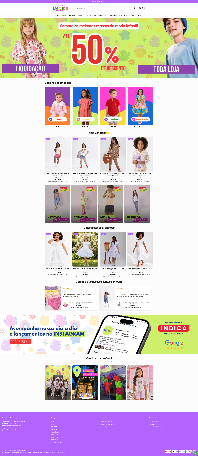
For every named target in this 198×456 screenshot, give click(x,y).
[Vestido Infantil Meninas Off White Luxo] (58, 249)
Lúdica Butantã (153, 424)
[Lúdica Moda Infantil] (60, 8)
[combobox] (103, 8)
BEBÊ (52, 424)
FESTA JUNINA (55, 440)
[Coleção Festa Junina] (140, 106)
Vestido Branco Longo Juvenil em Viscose (140, 268)
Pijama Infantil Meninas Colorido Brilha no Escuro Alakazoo (85, 174)
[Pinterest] (15, 429)
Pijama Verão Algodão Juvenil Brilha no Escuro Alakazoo (57, 174)
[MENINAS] (85, 106)
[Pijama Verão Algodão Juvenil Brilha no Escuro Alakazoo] (58, 154)
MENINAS (54, 427)
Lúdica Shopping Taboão (155, 427)
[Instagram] (7, 429)
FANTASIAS (54, 437)
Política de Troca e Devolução (108, 424)
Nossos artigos (104, 427)
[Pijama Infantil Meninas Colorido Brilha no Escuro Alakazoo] (85, 154)
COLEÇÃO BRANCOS (57, 442)
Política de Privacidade (106, 421)
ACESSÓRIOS (55, 432)
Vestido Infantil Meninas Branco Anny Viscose (113, 269)
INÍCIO (53, 421)
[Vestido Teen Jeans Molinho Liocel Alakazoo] (119, 304)
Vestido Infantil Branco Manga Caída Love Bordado (85, 269)
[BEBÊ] (57, 106)
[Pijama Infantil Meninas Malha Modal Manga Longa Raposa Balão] (113, 154)
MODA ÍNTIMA (55, 434)
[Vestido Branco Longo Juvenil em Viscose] (140, 249)
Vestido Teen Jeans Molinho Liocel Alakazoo (136, 302)
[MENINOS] (113, 106)
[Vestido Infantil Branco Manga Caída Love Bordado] (85, 249)
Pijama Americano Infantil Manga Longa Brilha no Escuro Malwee (140, 174)
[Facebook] (3, 429)
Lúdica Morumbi (153, 421)
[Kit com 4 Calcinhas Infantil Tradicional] (65, 304)
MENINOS (54, 429)
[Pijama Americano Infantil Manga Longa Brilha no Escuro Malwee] (140, 154)
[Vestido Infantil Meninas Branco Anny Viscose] (113, 249)
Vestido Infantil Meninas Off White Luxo (57, 268)
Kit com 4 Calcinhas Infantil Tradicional (80, 302)
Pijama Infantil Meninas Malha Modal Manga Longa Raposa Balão (113, 174)
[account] (135, 8)
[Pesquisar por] (77, 8)
